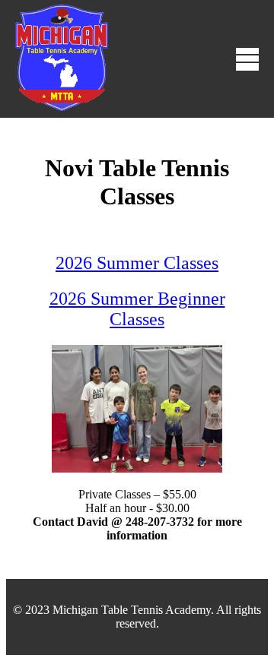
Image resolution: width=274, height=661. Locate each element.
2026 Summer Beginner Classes (137, 309)
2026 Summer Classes (137, 263)
